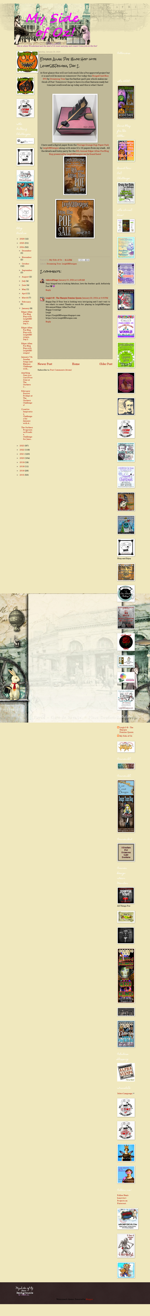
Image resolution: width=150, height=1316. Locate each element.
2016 (22, 470)
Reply (48, 290)
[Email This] (79, 260)
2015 (22, 475)
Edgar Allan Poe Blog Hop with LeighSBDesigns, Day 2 (26, 333)
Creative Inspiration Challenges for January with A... (26, 416)
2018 (22, 466)
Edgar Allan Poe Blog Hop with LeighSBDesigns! (26, 348)
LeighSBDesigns (50, 148)
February (26, 302)
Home (76, 364)
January (26, 308)
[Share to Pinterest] (88, 260)
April (24, 293)
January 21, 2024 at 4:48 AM (72, 280)
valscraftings (52, 280)
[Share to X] (84, 260)
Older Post (105, 364)
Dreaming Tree (58, 79)
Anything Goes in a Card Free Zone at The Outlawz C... (26, 380)
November (27, 257)
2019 (22, 462)
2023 (22, 445)
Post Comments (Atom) (61, 370)
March (25, 297)
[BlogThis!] (81, 260)
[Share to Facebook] (86, 260)
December (26, 250)
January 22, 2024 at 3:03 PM (95, 298)
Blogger (89, 1299)
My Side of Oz (126, 736)
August (25, 277)
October (25, 264)
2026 (22, 239)
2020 (22, 458)
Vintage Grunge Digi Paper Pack (93, 145)
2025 (22, 243)
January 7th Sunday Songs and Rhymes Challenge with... (26, 363)
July (24, 281)
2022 (22, 450)
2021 (22, 454)
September (27, 270)
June (24, 285)
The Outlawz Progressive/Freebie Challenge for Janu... (27, 433)
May (24, 289)
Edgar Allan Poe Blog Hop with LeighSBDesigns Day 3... (26, 318)
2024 (22, 247)
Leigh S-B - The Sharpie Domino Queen (64, 298)
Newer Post (45, 364)
